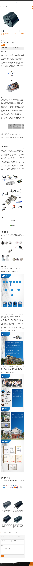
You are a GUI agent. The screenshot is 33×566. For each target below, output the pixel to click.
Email (2, 44)
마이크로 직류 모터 (11, 532)
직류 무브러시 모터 (7, 4)
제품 (3, 4)
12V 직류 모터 (5, 532)
